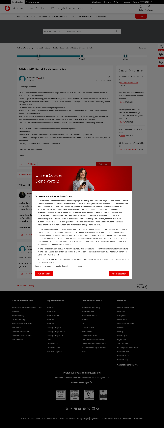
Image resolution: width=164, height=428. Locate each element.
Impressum (82, 266)
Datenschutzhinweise (43, 266)
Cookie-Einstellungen (64, 266)
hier (73, 207)
